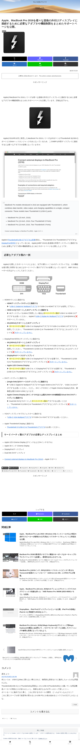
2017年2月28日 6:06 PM (9, 676)
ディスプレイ (68, 471)
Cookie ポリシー (42, 738)
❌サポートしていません (22, 333)
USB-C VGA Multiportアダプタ (19, 417)
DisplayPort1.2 (35, 468)
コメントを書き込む (40, 711)
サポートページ (58, 471)
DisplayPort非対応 (9, 243)
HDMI (51, 468)
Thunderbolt (23, 471)
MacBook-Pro (60, 468)
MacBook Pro (14, 468)
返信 (75, 704)
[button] (65, 64)
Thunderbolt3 (32, 471)
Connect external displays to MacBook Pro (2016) (23, 459)
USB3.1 (48, 471)
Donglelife (44, 468)
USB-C (41, 471)
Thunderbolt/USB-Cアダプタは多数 (21, 240)
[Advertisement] (40, 88)
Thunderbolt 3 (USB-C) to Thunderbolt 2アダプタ (26, 427)
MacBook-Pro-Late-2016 (10, 471)
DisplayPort (25, 468)
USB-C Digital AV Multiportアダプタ (24, 306)
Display (6, 468)
